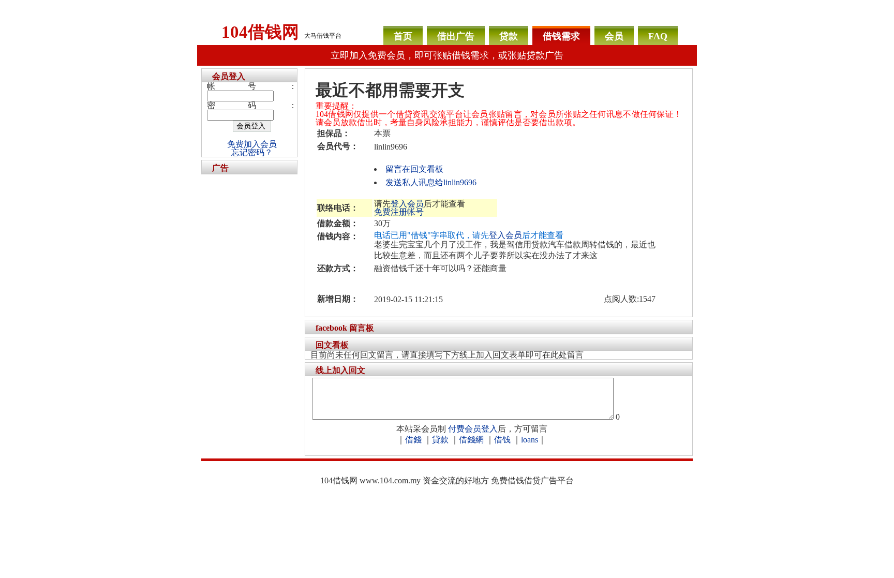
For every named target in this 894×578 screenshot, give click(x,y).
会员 (614, 36)
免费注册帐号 (399, 212)
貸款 (440, 439)
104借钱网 (260, 32)
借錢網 (471, 439)
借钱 (502, 439)
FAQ (657, 36)
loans (529, 439)
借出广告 (455, 36)
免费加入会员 (252, 144)
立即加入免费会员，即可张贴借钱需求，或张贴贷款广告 (447, 55)
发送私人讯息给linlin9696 (430, 182)
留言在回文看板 (414, 169)
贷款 (508, 36)
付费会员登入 (473, 428)
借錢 (413, 439)
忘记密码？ (252, 152)
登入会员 (407, 203)
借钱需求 (561, 36)
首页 (403, 36)
